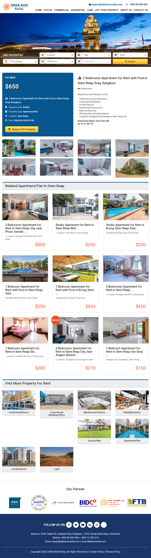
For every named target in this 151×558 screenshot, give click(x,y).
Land (90, 10)
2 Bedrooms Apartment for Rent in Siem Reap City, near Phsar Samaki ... (23, 228)
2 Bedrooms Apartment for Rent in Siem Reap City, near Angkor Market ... (74, 351)
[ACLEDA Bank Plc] (39, 503)
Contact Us (140, 10)
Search (131, 61)
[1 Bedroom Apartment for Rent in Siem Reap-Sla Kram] (25, 330)
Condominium (19, 469)
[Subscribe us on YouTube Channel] (83, 525)
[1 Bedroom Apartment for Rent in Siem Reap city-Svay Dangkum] (126, 330)
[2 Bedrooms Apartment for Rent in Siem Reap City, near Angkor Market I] (75, 330)
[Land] (56, 456)
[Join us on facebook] (69, 525)
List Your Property (107, 10)
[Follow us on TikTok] (104, 525)
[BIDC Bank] (88, 503)
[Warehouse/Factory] (94, 400)
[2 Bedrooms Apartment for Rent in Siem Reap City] (126, 268)
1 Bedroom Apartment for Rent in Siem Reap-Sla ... (22, 349)
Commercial (61, 10)
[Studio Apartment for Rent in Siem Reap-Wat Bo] (75, 207)
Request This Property (23, 129)
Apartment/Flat (132, 440)
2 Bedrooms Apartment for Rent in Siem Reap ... (124, 288)
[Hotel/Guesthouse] (19, 400)
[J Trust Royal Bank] (63, 503)
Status (48, 10)
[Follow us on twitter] (76, 525)
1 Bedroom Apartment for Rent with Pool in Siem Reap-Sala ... (24, 290)
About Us (126, 10)
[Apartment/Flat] (132, 428)
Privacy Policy (113, 551)
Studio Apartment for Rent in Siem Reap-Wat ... (75, 226)
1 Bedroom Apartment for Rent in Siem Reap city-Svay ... (124, 351)
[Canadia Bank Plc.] (112, 503)
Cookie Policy (97, 551)
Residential (78, 10)
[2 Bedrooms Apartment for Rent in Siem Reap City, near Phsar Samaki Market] (25, 207)
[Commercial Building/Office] (56, 400)
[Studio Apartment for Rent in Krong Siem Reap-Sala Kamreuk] (126, 207)
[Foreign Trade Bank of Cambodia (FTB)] (137, 503)
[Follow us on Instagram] (97, 525)
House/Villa (94, 440)
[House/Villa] (94, 428)
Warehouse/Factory (94, 412)
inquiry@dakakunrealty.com (107, 4)
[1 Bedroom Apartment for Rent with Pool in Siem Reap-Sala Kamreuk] (25, 268)
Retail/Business (132, 412)
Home (38, 10)
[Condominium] (19, 456)
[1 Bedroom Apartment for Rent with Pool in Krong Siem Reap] (75, 268)
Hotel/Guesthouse (19, 412)
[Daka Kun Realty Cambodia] (15, 6)
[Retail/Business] (132, 400)
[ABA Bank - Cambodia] (14, 503)
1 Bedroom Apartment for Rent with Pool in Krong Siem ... (75, 290)
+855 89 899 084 (138, 4)
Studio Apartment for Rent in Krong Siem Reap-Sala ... (125, 226)
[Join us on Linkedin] (90, 525)
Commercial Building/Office (57, 413)
